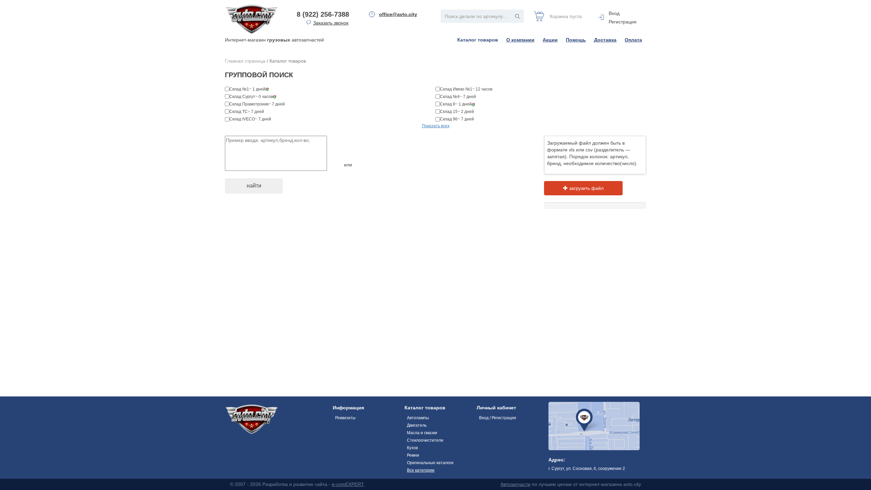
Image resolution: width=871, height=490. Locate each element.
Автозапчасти (515, 484)
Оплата (633, 40)
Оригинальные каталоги (430, 462)
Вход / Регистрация (497, 417)
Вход (614, 13)
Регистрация (623, 21)
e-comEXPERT (348, 484)
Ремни (413, 455)
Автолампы (418, 417)
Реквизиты (345, 417)
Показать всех (435, 126)
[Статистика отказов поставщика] (267, 89)
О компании (520, 40)
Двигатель (417, 425)
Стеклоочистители (425, 440)
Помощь (576, 40)
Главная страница (245, 61)
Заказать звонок (330, 23)
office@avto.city (398, 14)
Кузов (412, 447)
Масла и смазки (422, 432)
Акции (550, 40)
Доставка (605, 40)
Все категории (420, 470)
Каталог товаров (477, 40)
